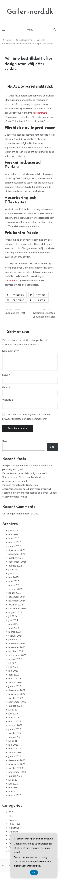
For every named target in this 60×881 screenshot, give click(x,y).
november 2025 (16, 553)
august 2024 (15, 612)
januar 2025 (14, 592)
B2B (10, 812)
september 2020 (17, 771)
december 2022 (16, 690)
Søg (4, 441)
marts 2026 (14, 542)
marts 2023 (14, 678)
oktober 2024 (15, 604)
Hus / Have (14, 823)
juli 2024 (12, 616)
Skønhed (13, 831)
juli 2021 (12, 740)
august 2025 (15, 565)
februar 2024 (15, 635)
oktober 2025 (15, 557)
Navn (6, 374)
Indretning (13, 827)
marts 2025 (14, 585)
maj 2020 (13, 787)
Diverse (12, 820)
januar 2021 (14, 756)
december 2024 (16, 596)
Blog (10, 816)
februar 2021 (15, 752)
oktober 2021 (15, 733)
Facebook (18, 295)
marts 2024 (14, 631)
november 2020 (16, 764)
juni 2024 (13, 620)
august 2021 (15, 737)
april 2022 (13, 717)
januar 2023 (14, 686)
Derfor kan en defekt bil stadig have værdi (24, 473)
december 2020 (16, 760)
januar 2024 (14, 639)
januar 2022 (14, 729)
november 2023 (16, 647)
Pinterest (18, 300)
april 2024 (13, 628)
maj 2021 (13, 744)
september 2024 (17, 608)
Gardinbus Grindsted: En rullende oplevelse (44, 314)
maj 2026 (13, 534)
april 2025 (13, 581)
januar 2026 (14, 546)
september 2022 (17, 701)
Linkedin (41, 300)
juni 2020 (13, 783)
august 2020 (15, 775)
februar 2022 (15, 725)
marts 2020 (14, 795)
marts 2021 (14, 748)
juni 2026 (13, 530)
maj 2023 (13, 670)
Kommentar (10, 350)
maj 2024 (13, 624)
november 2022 (16, 694)
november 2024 (16, 600)
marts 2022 (14, 721)
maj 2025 (13, 577)
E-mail (7, 387)
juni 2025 (13, 573)
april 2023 (13, 674)
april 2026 (13, 538)
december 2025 (16, 550)
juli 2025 (12, 569)
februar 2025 (15, 589)
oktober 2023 (15, 651)
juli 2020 (12, 779)
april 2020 (13, 791)
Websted (7, 399)
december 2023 (16, 643)
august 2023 (15, 659)
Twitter (41, 295)
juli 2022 (12, 709)
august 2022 (15, 705)
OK (33, 872)
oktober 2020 (15, 768)
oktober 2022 (15, 698)
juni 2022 (13, 713)
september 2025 (17, 561)
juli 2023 (12, 662)
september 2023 (17, 655)
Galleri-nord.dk (30, 12)
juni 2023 (13, 666)
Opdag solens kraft (15, 312)
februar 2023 (15, 682)
